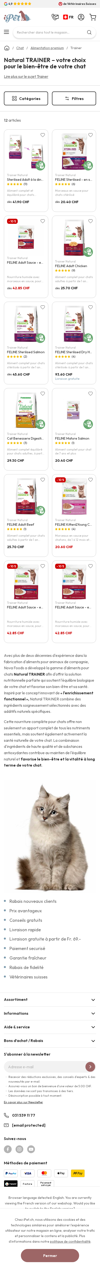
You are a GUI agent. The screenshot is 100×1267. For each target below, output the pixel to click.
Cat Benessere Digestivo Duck (30, 438)
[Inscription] (90, 1067)
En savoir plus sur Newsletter (23, 1102)
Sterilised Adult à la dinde (26, 179)
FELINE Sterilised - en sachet (77, 179)
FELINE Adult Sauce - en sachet (30, 262)
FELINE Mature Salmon (72, 438)
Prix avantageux (25, 911)
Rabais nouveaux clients (33, 901)
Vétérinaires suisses (28, 977)
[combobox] (54, 32)
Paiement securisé (27, 948)
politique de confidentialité (70, 1241)
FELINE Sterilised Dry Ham (74, 352)
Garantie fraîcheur (27, 958)
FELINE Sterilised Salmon (26, 352)
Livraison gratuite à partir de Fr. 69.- (45, 939)
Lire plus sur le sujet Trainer (26, 76)
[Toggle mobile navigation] (6, 32)
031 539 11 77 (23, 1115)
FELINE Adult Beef (20, 524)
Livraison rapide (25, 929)
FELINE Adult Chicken (71, 266)
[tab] (50, 999)
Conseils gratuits (25, 920)
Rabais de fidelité (26, 967)
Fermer (50, 1255)
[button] (69, 17)
